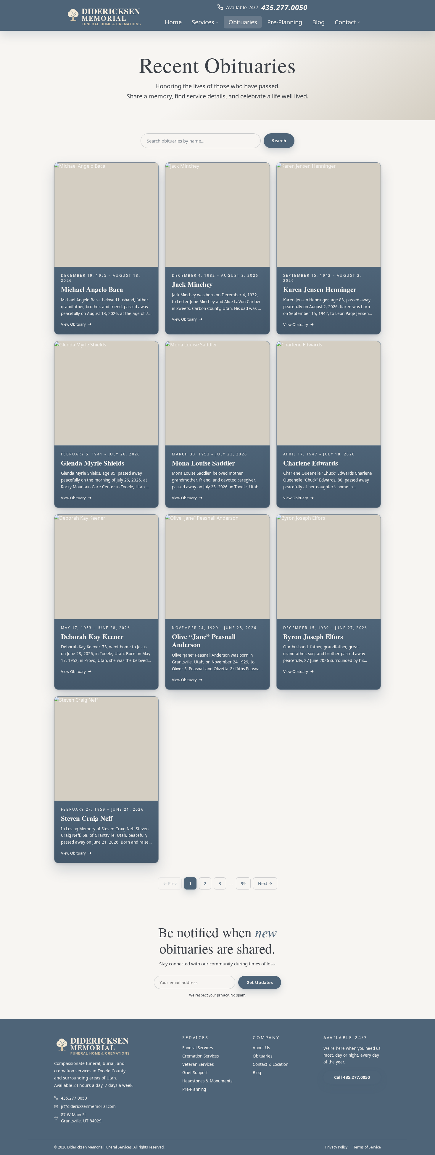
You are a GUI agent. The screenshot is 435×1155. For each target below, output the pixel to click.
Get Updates (259, 982)
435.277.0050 (284, 7)
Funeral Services (197, 1047)
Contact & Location (270, 1064)
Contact (345, 22)
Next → (265, 883)
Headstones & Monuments (207, 1081)
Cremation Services (200, 1056)
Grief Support (195, 1072)
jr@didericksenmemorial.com (88, 1106)
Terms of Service (367, 1147)
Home (173, 22)
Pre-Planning (284, 22)
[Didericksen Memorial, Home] (103, 15)
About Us (261, 1047)
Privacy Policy (336, 1147)
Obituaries (242, 22)
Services (203, 22)
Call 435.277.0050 (352, 1077)
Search (279, 140)
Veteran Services (198, 1064)
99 (243, 883)
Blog (318, 22)
